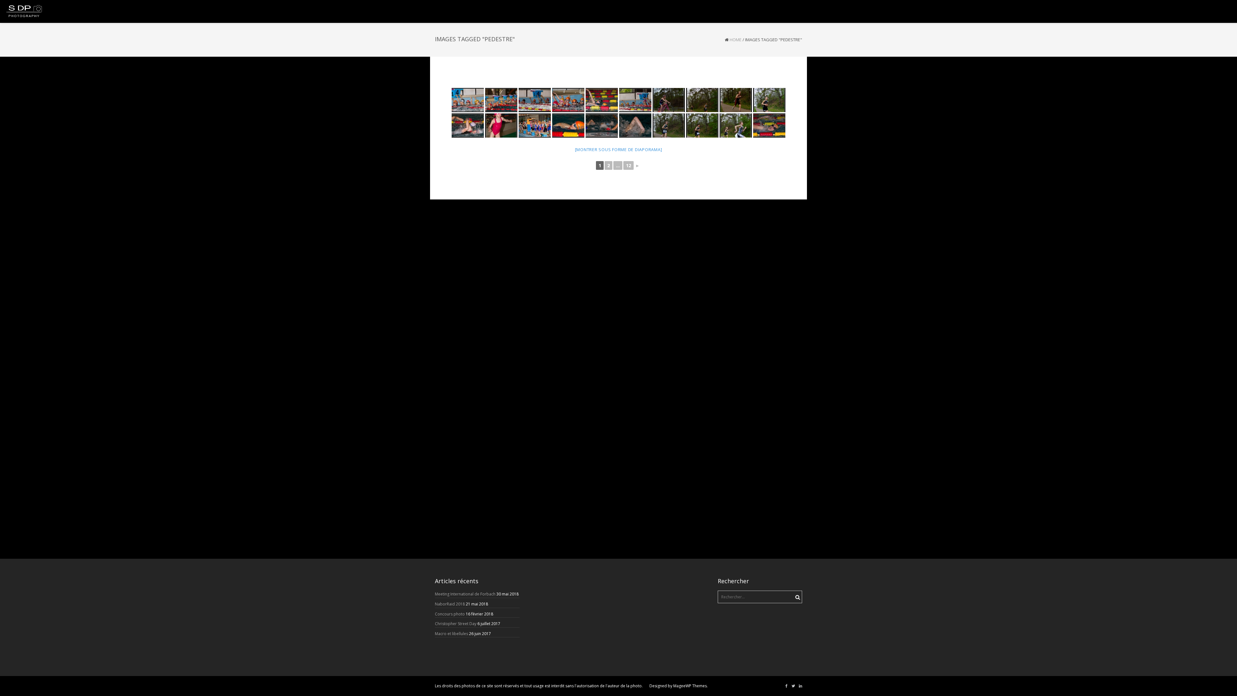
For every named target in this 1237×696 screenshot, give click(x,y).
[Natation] (468, 100)
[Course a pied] (702, 100)
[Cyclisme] (669, 100)
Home (736, 40)
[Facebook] (786, 686)
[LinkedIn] (800, 686)
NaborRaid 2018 (450, 604)
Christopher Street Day (455, 623)
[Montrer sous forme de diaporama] (618, 149)
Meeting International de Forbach (465, 594)
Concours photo (450, 614)
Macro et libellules (451, 633)
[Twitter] (793, 686)
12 (628, 165)
